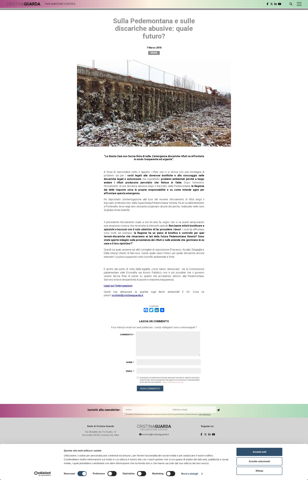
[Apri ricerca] (292, 4)
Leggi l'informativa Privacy (173, 382)
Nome (130, 362)
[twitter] (272, 4)
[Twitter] (151, 310)
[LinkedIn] (156, 310)
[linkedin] (276, 4)
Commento (127, 334)
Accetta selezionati (259, 461)
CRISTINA (23, 4)
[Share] (162, 310)
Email (130, 371)
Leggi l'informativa (205, 414)
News (154, 53)
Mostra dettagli (189, 473)
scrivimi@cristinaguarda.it (127, 295)
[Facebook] (146, 310)
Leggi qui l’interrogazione (118, 285)
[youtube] (280, 4)
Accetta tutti (259, 451)
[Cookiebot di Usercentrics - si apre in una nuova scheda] (43, 473)
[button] (299, 4)
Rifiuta (259, 470)
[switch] (112, 473)
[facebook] (267, 4)
